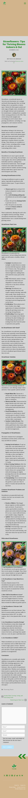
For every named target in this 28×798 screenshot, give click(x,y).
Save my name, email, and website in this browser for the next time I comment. (13, 740)
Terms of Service (21, 787)
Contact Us (22, 785)
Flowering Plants (8, 689)
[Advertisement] (14, 21)
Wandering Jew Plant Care (17, 700)
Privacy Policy (12, 787)
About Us (16, 785)
